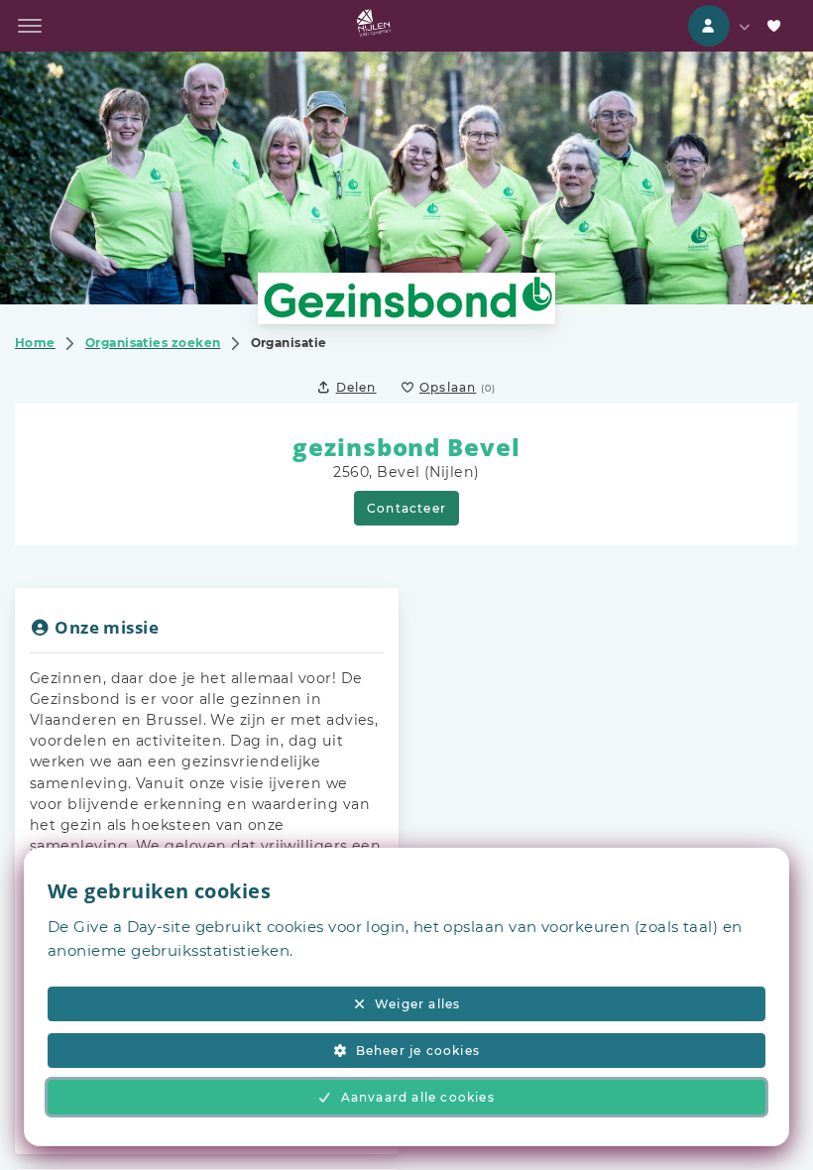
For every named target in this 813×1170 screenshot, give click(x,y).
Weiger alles (417, 1003)
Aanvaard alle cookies (418, 1097)
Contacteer (406, 508)
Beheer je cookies (418, 1050)
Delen (356, 387)
